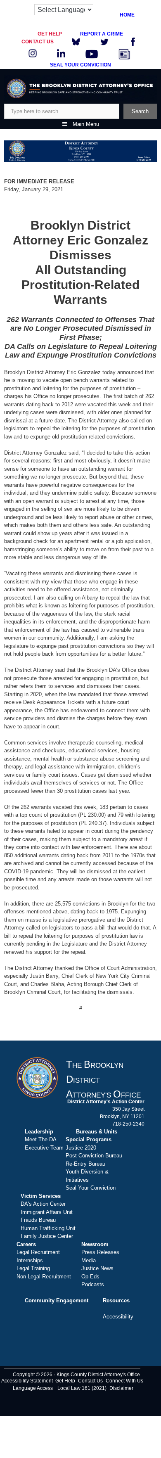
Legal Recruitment (38, 1252)
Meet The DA (41, 1139)
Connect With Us (124, 1381)
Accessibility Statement (27, 1381)
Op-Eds (90, 1276)
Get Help (65, 1381)
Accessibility (118, 1316)
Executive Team (44, 1148)
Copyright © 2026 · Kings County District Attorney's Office (76, 1374)
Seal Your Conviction (91, 1188)
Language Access (33, 1388)
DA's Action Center (43, 1204)
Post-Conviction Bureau (94, 1155)
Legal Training (33, 1268)
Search (140, 111)
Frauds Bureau (38, 1220)
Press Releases (100, 1252)
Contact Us (90, 1381)
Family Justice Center (47, 1236)
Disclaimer (121, 1388)
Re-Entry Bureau (85, 1164)
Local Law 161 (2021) (82, 1388)
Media (88, 1260)
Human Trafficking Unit (48, 1228)
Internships (30, 1260)
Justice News (97, 1268)
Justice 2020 (81, 1148)
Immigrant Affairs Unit (47, 1212)
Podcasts (92, 1284)
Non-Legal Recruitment (44, 1276)
